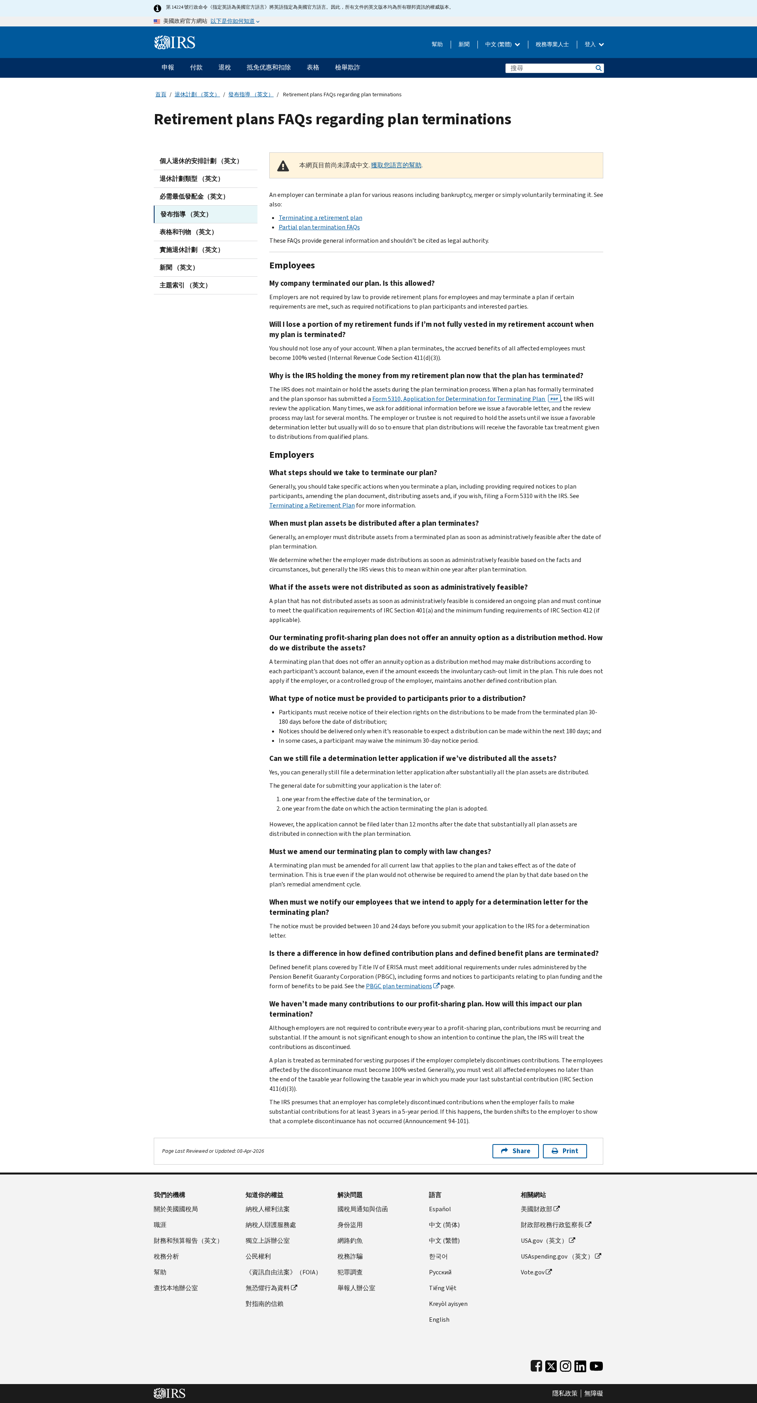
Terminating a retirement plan (320, 218)
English (439, 1319)
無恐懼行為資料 (268, 1288)
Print (570, 1151)
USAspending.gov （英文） (557, 1256)
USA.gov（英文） (544, 1240)
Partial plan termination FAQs (319, 227)
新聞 (464, 44)
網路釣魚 (350, 1240)
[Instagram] (565, 1364)
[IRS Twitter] (551, 1364)
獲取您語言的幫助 (396, 165)
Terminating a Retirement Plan (312, 505)
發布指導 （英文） (251, 94)
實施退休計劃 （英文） (192, 249)
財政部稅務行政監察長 (552, 1225)
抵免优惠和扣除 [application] (269, 67)
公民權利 (258, 1256)
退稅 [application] (224, 67)
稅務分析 (166, 1256)
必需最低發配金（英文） (194, 196)
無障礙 (593, 1393)
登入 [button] (591, 44)
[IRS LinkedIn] (580, 1364)
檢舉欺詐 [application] (347, 67)
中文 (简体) (444, 1225)
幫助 (437, 44)
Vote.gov (532, 1272)
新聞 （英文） (179, 267)
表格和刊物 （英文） (189, 232)
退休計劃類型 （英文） (192, 178)
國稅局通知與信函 (362, 1209)
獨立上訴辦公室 (268, 1240)
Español (440, 1209)
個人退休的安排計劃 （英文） (201, 161)
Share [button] (521, 1151)
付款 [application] (196, 67)
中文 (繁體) (499, 44)
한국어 (438, 1256)
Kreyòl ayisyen (448, 1304)
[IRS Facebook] (536, 1364)
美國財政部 (536, 1209)
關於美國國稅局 (176, 1209)
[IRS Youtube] (596, 1364)
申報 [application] (168, 67)
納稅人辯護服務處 (271, 1225)
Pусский (440, 1272)
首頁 (160, 94)
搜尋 (598, 68)
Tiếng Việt (443, 1288)
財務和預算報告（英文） (188, 1240)
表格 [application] (313, 67)
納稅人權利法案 (268, 1209)
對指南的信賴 (264, 1304)
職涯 (160, 1225)
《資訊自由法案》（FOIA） (284, 1272)
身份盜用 (350, 1225)
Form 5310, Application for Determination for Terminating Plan (465, 399)
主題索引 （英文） (185, 285)
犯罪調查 (350, 1272)
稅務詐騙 (350, 1256)
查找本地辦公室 (176, 1288)
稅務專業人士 (552, 44)
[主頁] (175, 39)
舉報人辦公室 (356, 1288)
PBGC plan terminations (399, 986)
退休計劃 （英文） (197, 94)
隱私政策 (565, 1393)
